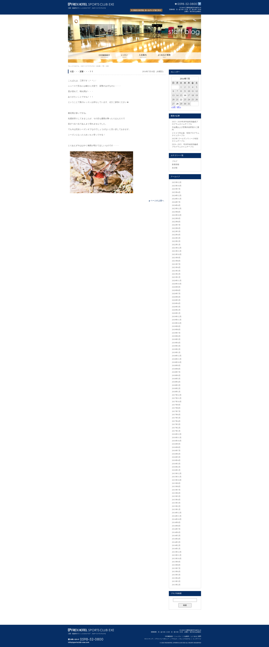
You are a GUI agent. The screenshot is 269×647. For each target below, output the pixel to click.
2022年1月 (176, 245)
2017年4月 (176, 421)
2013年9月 (176, 562)
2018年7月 (176, 372)
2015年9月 (176, 483)
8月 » (179, 107)
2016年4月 (176, 460)
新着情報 (175, 164)
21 (177, 99)
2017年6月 (176, 415)
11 (193, 91)
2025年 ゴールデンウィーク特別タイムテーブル (185, 140)
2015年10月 (176, 480)
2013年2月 (176, 585)
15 (181, 95)
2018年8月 (176, 369)
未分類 (174, 168)
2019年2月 (176, 349)
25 (193, 99)
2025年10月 (176, 186)
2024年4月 (176, 205)
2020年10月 (176, 284)
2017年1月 (176, 431)
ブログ (174, 161)
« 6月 (173, 107)
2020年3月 (176, 307)
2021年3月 (176, 271)
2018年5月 (176, 379)
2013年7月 (176, 568)
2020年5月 (176, 300)
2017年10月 (176, 402)
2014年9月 (176, 522)
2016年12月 (176, 434)
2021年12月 (176, 248)
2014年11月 (176, 516)
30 (185, 104)
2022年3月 (176, 238)
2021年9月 (176, 258)
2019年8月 (176, 330)
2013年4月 (176, 578)
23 (185, 99)
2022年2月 (176, 241)
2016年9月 (176, 444)
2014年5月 (176, 536)
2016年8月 (176, 447)
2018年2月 (176, 388)
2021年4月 (176, 267)
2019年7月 (176, 333)
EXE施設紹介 (169, 636)
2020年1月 (176, 313)
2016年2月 (176, 467)
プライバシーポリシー (162, 639)
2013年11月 (176, 555)
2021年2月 (176, 274)
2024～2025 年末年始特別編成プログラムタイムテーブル (185, 145)
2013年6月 (176, 572)
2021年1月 (176, 277)
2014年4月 (176, 539)
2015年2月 (176, 506)
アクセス (174, 639)
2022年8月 (176, 222)
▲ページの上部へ (156, 200)
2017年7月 (176, 411)
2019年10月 (176, 323)
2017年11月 (176, 398)
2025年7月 (176, 189)
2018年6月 (176, 375)
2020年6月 (176, 297)
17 (189, 95)
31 (189, 104)
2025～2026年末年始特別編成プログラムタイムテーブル (185, 123)
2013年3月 (176, 581)
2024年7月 (176, 202)
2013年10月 (176, 559)
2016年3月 (176, 464)
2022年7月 (176, 225)
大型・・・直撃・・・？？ (81, 71)
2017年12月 (176, 395)
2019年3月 (176, 346)
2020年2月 (176, 310)
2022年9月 (176, 218)
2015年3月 (176, 503)
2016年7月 (176, 451)
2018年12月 (176, 356)
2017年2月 (176, 428)
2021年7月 (176, 264)
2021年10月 (176, 254)
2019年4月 (176, 343)
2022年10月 (176, 215)
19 (196, 95)
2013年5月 (176, 575)
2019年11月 (176, 320)
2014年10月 (176, 519)
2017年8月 (176, 408)
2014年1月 (176, 549)
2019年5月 (176, 339)
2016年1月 (176, 470)
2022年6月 (176, 228)
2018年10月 (176, 362)
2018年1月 (176, 392)
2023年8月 (176, 212)
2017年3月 (176, 424)
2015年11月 (176, 477)
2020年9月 (176, 287)
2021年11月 (176, 251)
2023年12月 (176, 209)
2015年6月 (176, 493)
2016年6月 (176, 454)
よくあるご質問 (196, 636)
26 (196, 99)
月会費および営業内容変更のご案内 (185, 128)
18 (193, 95)
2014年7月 (176, 529)
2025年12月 (176, 182)
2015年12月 (176, 474)
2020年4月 (176, 303)
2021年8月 (176, 261)
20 (173, 99)
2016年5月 (176, 457)
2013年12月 (176, 552)
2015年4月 (176, 500)
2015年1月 (176, 509)
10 (189, 91)
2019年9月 (176, 326)
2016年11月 (176, 438)
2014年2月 (176, 545)
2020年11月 (176, 281)
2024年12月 (176, 196)
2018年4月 (176, 382)
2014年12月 (176, 513)
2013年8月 (176, 565)
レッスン (178, 636)
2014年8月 (176, 526)
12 (196, 91)
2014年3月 (176, 542)
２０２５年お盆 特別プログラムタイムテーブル (185, 134)
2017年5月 (176, 418)
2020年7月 (176, 294)
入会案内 (186, 636)
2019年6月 (176, 336)
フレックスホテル (184, 639)
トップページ (197, 639)
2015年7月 (176, 490)
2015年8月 (176, 487)
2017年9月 (176, 405)
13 (173, 95)
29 (181, 104)
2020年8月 (176, 290)
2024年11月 (176, 199)
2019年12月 (176, 317)
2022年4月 (176, 235)
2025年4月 (176, 192)
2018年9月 (176, 366)
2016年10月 (176, 441)
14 (177, 95)
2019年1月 (176, 353)
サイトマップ (148, 639)
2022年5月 (176, 232)
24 (189, 99)
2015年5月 (176, 496)
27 (173, 104)
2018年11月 (176, 359)
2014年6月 (176, 532)
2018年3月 (176, 385)
